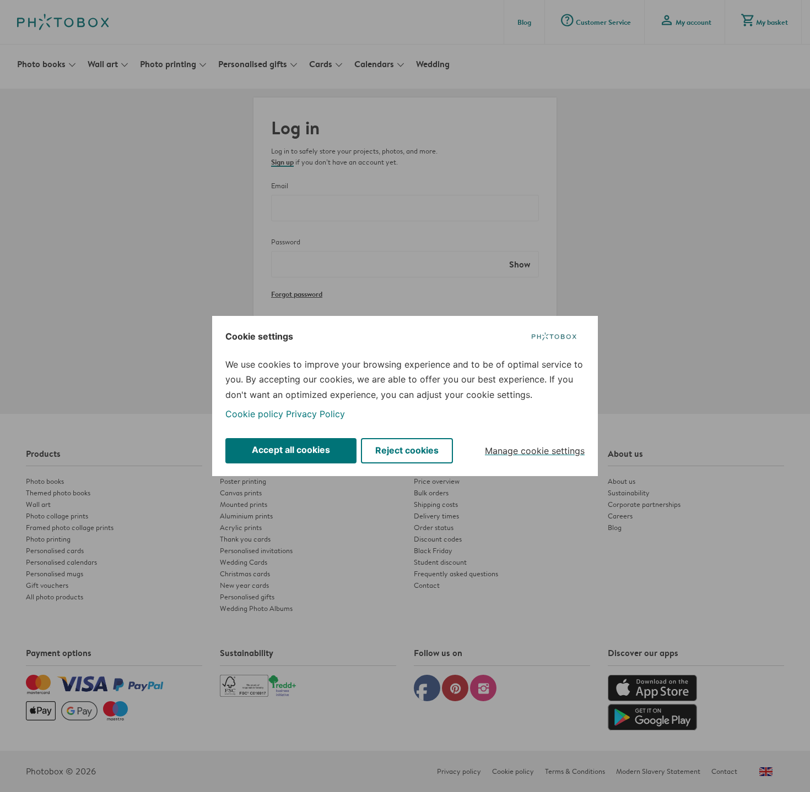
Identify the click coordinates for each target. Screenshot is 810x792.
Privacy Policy (315, 413)
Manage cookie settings (535, 450)
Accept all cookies (291, 449)
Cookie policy (254, 413)
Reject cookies (407, 450)
